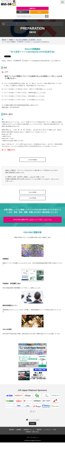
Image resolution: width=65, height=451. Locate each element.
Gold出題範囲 (32, 198)
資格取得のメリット (29, 429)
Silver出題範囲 (32, 192)
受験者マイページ (23, 11)
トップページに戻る (34, 420)
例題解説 (11, 39)
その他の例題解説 (32, 159)
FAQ (54, 429)
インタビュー (47, 429)
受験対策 (4, 39)
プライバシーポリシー (32, 437)
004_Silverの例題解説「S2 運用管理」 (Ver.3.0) (28, 39)
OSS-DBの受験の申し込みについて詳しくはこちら (32, 220)
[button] (62, 2)
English (39, 11)
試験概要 (18, 429)
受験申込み (32, 8)
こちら (32, 177)
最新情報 (11, 429)
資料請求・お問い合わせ (32, 431)
